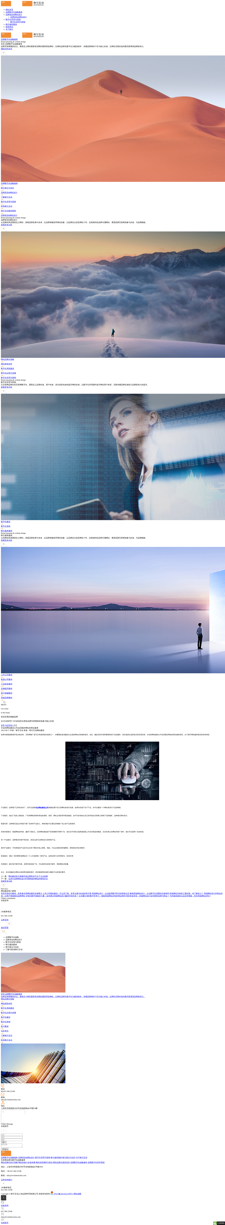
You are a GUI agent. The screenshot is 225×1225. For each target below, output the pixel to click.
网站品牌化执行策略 (9, 1162)
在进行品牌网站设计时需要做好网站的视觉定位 (28, 879)
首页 (3, 725)
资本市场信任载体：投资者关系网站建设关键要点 (21, 893)
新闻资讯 (9, 27)
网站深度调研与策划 (44, 1162)
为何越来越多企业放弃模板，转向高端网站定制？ (190, 896)
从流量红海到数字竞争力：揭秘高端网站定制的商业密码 (102, 896)
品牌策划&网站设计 (14, 15)
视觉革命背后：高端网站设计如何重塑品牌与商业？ (147, 896)
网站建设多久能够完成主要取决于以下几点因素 (28, 876)
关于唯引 (9, 29)
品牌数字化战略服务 (14, 12)
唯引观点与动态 (68, 1158)
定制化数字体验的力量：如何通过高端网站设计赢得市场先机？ (52, 896)
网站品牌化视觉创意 (61, 1162)
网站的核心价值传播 (26, 1162)
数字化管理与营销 (13, 19)
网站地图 (77, 1194)
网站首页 (9, 10)
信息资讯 (9, 725)
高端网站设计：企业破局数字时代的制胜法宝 (110, 893)
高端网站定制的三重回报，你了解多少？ (186, 893)
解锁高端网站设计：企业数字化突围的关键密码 (149, 893)
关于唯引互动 (81, 1158)
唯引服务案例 (11, 24)
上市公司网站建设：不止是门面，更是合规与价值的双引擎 (67, 893)
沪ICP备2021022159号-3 (63, 1194)
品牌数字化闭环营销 (96, 1162)
